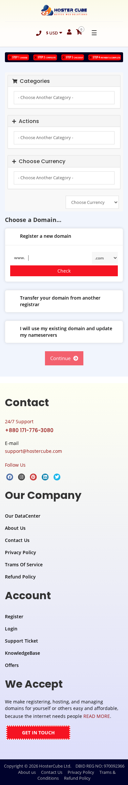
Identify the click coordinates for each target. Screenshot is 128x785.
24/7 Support (19, 421)
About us (27, 772)
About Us (15, 528)
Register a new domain (45, 236)
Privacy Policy (20, 552)
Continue (61, 358)
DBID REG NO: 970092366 (99, 766)
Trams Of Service (24, 564)
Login (11, 629)
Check (64, 271)
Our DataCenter (22, 516)
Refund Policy (20, 577)
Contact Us (17, 540)
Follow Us (15, 465)
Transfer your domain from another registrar (60, 301)
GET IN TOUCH (38, 732)
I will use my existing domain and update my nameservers (66, 331)
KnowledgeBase (22, 653)
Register (14, 616)
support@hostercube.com (33, 451)
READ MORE (96, 716)
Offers (12, 665)
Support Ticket (21, 641)
